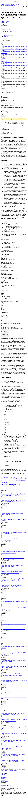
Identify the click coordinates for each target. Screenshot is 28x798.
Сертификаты (4, 781)
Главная (3, 2)
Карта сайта (4, 771)
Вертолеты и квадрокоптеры (8, 5)
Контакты (3, 777)
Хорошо (3, 795)
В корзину (3, 116)
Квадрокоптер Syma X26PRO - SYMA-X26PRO (13, 629)
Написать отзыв (4, 330)
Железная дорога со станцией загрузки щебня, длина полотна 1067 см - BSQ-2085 (12, 761)
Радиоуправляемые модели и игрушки (10, 4)
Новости (3, 774)
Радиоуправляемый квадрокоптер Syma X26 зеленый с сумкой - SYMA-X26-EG (12, 572)
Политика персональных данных (9, 770)
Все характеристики (6, 103)
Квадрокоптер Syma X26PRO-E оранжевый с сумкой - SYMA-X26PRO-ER (12, 558)
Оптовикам (3, 775)
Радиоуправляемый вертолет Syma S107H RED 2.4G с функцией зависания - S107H (14, 720)
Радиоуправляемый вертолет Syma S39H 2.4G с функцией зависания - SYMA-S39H (13, 501)
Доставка (3, 778)
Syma (5, 22)
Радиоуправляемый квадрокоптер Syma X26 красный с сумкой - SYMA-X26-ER (12, 586)
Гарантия (3, 780)
